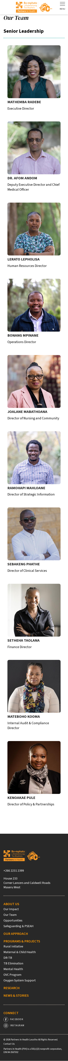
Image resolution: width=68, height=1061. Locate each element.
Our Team (10, 915)
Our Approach (15, 934)
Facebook (16, 1019)
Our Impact (11, 909)
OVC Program (12, 975)
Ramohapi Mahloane (26, 488)
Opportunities (12, 920)
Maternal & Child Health (19, 952)
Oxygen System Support (19, 980)
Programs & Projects (21, 941)
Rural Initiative (13, 946)
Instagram (17, 1025)
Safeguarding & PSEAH (18, 926)
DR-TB (7, 958)
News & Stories (16, 996)
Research (11, 988)
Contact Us (9, 1044)
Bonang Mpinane (22, 335)
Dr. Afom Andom (22, 178)
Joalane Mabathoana (27, 411)
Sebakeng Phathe (23, 564)
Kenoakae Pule (21, 798)
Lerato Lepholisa (23, 259)
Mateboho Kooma (23, 716)
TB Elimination (13, 963)
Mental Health (13, 969)
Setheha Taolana (23, 640)
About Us (11, 904)
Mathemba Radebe (24, 102)
